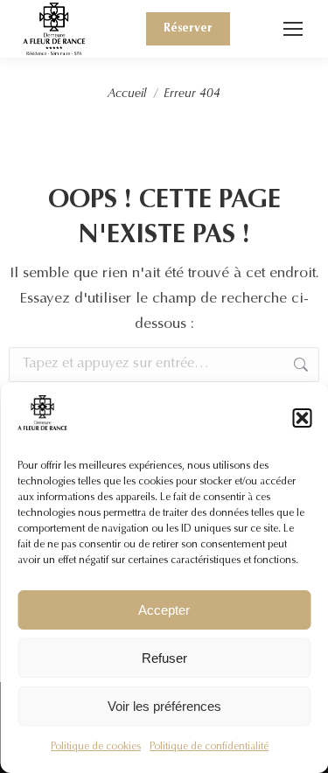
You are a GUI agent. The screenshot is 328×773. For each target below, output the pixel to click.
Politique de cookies (96, 747)
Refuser (164, 658)
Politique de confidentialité (209, 747)
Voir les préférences (164, 706)
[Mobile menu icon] (293, 28)
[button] (302, 418)
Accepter (164, 609)
